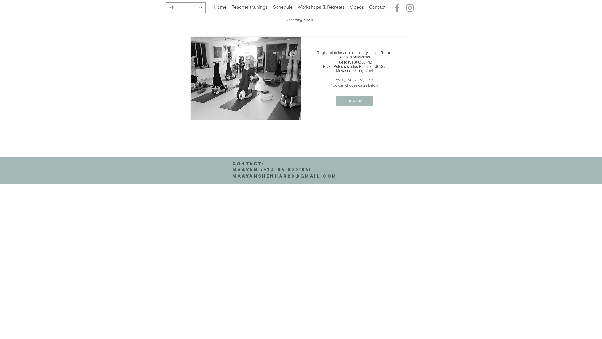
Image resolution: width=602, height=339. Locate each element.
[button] (249, 7)
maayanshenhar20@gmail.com (284, 176)
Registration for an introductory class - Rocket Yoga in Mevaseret (354, 55)
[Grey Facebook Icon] (397, 8)
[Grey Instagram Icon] (410, 8)
